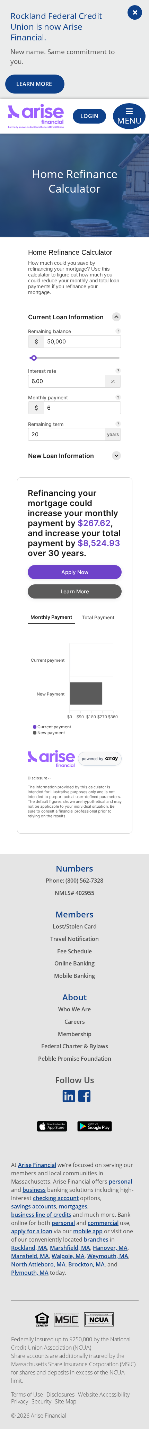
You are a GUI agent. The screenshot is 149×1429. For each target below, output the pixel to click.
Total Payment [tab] (98, 617)
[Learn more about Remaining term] (118, 424)
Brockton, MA (86, 1264)
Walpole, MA (68, 1256)
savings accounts (33, 1206)
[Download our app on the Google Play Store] (94, 1131)
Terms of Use (27, 1394)
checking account (56, 1198)
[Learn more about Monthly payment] (118, 397)
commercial (103, 1223)
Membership (74, 1034)
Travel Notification (74, 939)
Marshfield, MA (70, 1248)
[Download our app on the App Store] (52, 1131)
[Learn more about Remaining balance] (118, 331)
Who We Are (74, 1009)
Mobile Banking (74, 976)
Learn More (34, 84)
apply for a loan (31, 1231)
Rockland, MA (29, 1248)
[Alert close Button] (135, 12)
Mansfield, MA (30, 1256)
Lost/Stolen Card (75, 926)
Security (41, 1401)
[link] (75, 572)
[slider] (34, 358)
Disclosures (60, 1394)
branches (96, 1239)
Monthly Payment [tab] (51, 617)
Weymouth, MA (107, 1256)
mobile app (88, 1231)
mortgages (73, 1206)
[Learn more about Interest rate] (118, 371)
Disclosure (38, 778)
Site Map (66, 1401)
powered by (92, 758)
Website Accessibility (104, 1394)
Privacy (19, 1401)
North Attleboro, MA (38, 1264)
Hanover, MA (110, 1248)
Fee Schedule (74, 951)
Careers (74, 1021)
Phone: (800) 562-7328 (74, 880)
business (34, 1190)
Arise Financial (37, 1165)
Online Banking (74, 963)
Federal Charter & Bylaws (74, 1046)
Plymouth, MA (30, 1272)
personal (120, 1181)
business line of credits (41, 1214)
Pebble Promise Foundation (74, 1058)
